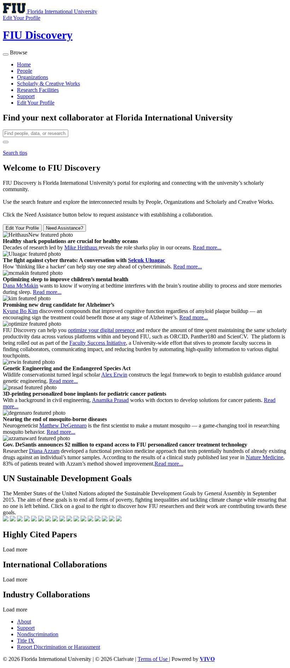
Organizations (32, 77)
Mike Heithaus (81, 247)
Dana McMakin (20, 286)
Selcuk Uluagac (146, 260)
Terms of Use (153, 659)
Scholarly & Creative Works (48, 84)
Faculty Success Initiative (97, 343)
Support (26, 96)
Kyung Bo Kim (20, 311)
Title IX (25, 641)
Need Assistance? (64, 228)
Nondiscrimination (37, 634)
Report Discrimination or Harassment (58, 647)
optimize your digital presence (102, 330)
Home (24, 64)
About (24, 622)
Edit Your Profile (35, 103)
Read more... (207, 247)
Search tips (15, 153)
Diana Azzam (44, 451)
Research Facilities (38, 90)
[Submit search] (5, 142)
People (24, 71)
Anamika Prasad (110, 400)
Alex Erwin (114, 375)
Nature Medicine (264, 457)
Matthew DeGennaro (63, 425)
